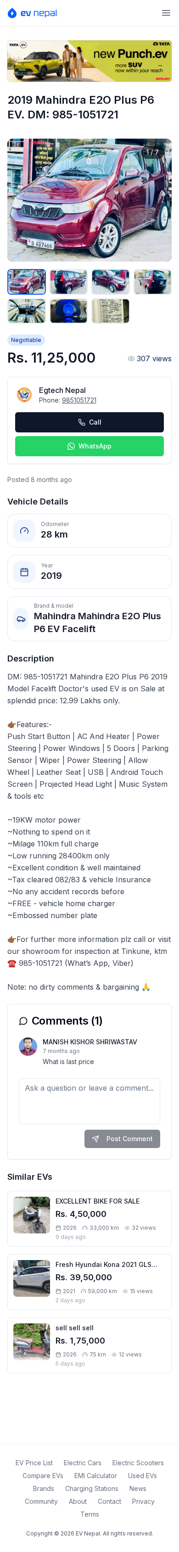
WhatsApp (95, 446)
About (78, 1501)
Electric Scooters (138, 1463)
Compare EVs (42, 1475)
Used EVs (142, 1475)
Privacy (143, 1501)
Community (41, 1501)
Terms (89, 1514)
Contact (109, 1501)
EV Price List (34, 1463)
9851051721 (79, 400)
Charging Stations (91, 1488)
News (137, 1488)
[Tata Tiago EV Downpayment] (89, 61)
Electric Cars (82, 1463)
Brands (43, 1488)
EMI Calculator (95, 1475)
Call (95, 422)
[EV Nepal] (35, 13)
